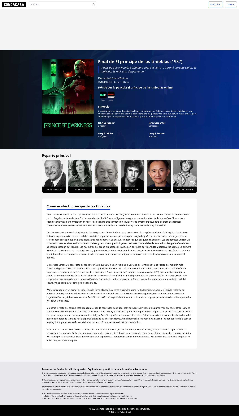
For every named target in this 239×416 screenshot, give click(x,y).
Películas (215, 4)
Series (230, 4)
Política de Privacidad (119, 412)
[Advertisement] (119, 29)
